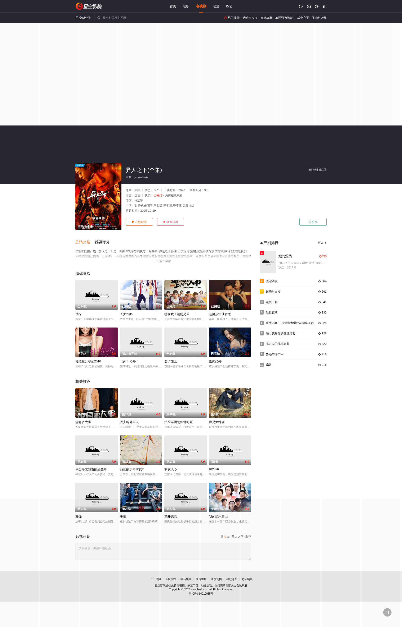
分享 (313, 222)
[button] (85, 242)
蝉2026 (214, 469)
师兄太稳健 (217, 422)
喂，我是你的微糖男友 (280, 333)
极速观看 (170, 222)
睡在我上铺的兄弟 (176, 314)
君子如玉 (170, 361)
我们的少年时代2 (132, 469)
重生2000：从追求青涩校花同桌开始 (290, 323)
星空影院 (160, 585)
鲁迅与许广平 (274, 354)
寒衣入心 (170, 469)
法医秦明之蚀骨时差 (178, 422)
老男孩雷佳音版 (220, 314)
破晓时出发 (273, 291)
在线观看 (139, 222)
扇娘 (269, 364)
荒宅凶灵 (272, 281)
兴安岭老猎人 (129, 422)
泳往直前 (272, 312)
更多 (322, 242)
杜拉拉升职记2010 (88, 361)
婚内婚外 (215, 361)
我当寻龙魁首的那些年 (91, 469)
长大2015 (126, 314)
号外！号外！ (129, 361)
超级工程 (272, 302)
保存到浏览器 (318, 169)
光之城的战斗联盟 (277, 343)
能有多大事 (83, 422)
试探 (78, 314)
